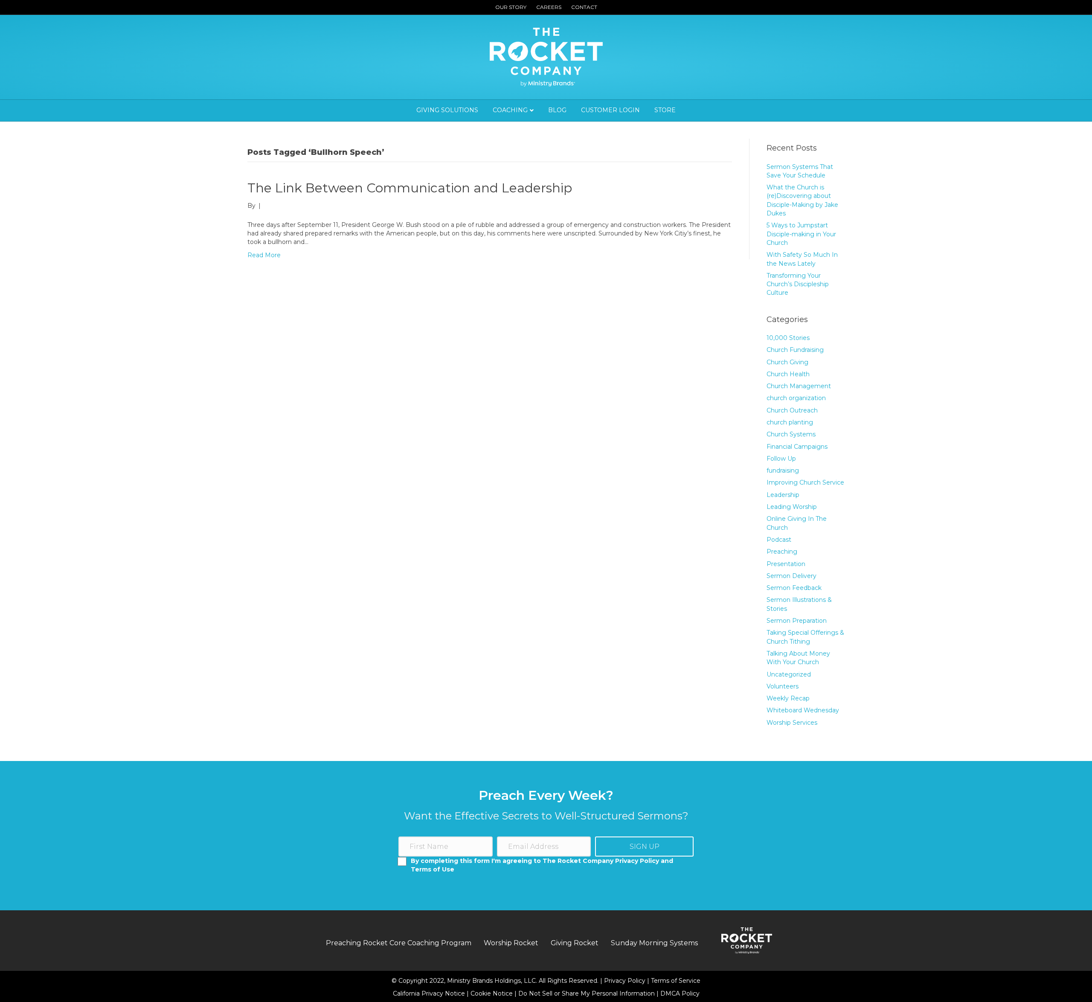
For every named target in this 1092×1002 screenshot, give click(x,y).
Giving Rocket (574, 943)
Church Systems (791, 434)
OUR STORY (510, 7)
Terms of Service (675, 981)
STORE (665, 110)
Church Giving (787, 362)
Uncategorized (789, 674)
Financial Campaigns (797, 446)
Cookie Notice (492, 993)
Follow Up (781, 458)
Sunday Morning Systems (654, 943)
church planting (790, 422)
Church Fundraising (795, 350)
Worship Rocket (511, 943)
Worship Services (792, 722)
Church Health (788, 374)
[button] (644, 846)
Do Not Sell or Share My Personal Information (586, 993)
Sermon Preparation (797, 620)
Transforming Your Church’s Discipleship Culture (798, 284)
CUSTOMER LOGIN (610, 110)
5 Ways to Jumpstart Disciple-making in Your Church (801, 234)
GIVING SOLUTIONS (447, 110)
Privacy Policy (625, 981)
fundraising (783, 470)
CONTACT (584, 7)
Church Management (799, 386)
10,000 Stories (788, 338)
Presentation (786, 564)
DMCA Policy (680, 993)
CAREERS (548, 7)
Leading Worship (792, 507)
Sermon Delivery (791, 576)
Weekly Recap (788, 698)
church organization (796, 398)
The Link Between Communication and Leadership (409, 188)
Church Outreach (792, 410)
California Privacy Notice (430, 993)
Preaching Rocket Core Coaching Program (398, 943)
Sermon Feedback (794, 588)
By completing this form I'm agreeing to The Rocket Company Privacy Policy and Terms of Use (542, 865)
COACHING (510, 110)
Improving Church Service (805, 482)
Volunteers (783, 686)
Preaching (782, 551)
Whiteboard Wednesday (803, 710)
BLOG (557, 110)
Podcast (779, 539)
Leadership (783, 495)
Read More (264, 255)
